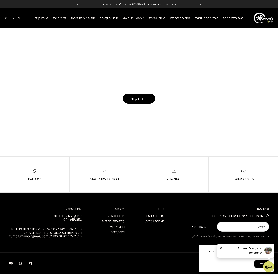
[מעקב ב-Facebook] (31, 263)
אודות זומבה (116, 215)
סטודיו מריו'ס (157, 18)
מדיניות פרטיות (154, 215)
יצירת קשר (41, 18)
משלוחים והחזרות (113, 221)
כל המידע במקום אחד (243, 178)
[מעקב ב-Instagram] (21, 263)
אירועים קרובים (108, 18)
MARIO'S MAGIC (134, 18)
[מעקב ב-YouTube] (11, 263)
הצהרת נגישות (154, 221)
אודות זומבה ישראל (83, 18)
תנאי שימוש (117, 226)
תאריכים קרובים (180, 18)
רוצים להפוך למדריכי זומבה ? (104, 178)
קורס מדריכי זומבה (206, 18)
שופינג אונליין (34, 178)
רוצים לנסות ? (174, 178)
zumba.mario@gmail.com (28, 236)
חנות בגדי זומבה (233, 18)
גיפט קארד (59, 18)
